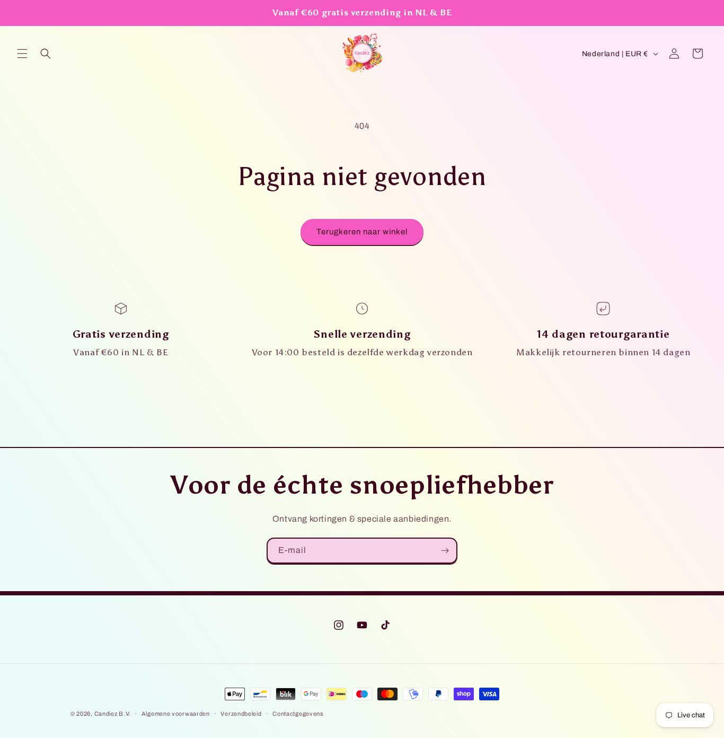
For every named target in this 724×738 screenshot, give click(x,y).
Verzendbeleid (240, 713)
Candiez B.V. (112, 713)
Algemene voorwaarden (176, 713)
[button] (22, 53)
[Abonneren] (444, 551)
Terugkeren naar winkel (362, 231)
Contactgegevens (298, 713)
